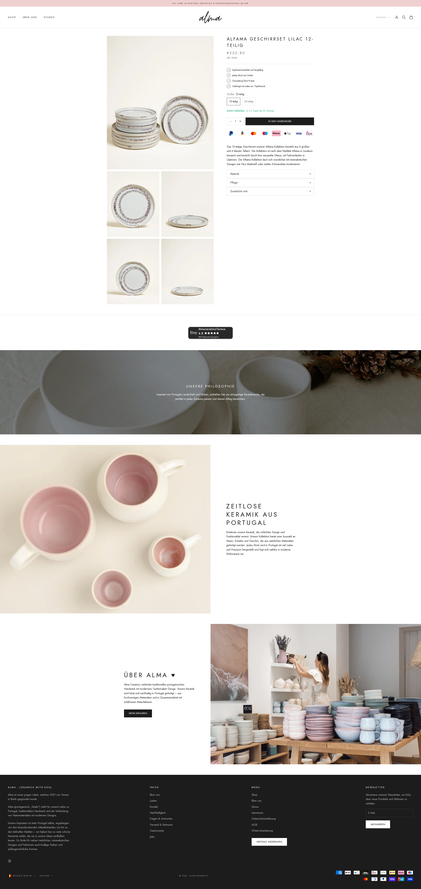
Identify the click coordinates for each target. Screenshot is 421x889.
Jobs (152, 837)
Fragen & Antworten (161, 819)
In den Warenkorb (279, 121)
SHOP (12, 17)
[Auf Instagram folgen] (9, 861)
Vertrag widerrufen (269, 842)
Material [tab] (234, 174)
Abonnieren (378, 824)
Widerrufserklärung (262, 831)
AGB (254, 825)
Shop (254, 795)
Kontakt (154, 807)
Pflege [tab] (234, 182)
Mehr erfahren (138, 713)
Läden (153, 801)
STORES (49, 17)
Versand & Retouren (161, 825)
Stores (255, 807)
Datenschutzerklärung (264, 819)
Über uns (155, 795)
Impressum (257, 813)
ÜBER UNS (30, 17)
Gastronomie (157, 831)
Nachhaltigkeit (157, 813)
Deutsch (381, 17)
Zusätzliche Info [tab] (239, 191)
